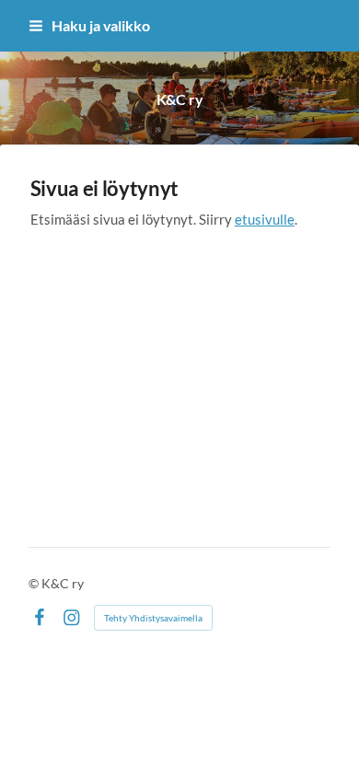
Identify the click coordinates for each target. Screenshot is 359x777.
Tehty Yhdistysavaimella (153, 617)
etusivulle (265, 219)
